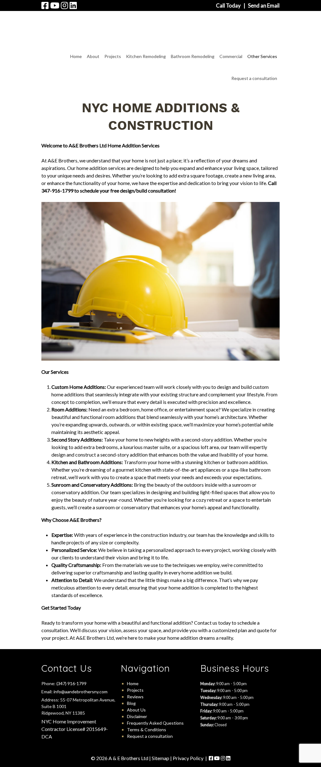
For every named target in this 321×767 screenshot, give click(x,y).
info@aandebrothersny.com (81, 691)
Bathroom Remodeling (192, 56)
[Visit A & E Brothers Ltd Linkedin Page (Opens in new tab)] (73, 5)
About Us (136, 709)
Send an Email (264, 5)
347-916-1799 (57, 190)
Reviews (135, 696)
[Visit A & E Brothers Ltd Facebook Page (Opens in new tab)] (45, 5)
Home (76, 56)
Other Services (262, 56)
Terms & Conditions (146, 729)
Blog (131, 703)
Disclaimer (137, 716)
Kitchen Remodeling (146, 56)
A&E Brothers (62, 160)
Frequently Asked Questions (155, 723)
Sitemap (160, 758)
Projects (112, 56)
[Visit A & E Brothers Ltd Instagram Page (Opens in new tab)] (64, 5)
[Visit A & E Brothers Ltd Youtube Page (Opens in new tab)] (54, 5)
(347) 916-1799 (71, 683)
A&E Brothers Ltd (95, 638)
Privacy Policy (188, 758)
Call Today (228, 5)
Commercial (230, 56)
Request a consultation (254, 78)
